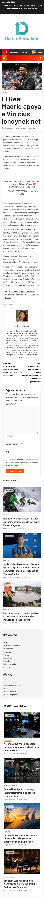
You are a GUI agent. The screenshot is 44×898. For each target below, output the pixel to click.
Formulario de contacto (26, 5)
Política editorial (13, 8)
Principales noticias (10, 785)
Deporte (6, 661)
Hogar (5, 643)
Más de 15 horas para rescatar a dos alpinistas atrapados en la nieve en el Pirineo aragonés (21, 522)
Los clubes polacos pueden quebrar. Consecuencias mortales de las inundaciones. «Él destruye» (21, 616)
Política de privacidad (29, 8)
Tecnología (7, 658)
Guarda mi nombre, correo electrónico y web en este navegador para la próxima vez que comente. (22, 463)
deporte (4, 92)
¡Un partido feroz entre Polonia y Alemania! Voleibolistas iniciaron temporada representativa (31, 372)
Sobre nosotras (10, 5)
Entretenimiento (9, 664)
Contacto (6, 667)
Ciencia (6, 655)
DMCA (39, 5)
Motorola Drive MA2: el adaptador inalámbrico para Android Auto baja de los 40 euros (21, 747)
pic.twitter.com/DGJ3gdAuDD (22, 187)
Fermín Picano (21, 528)
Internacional (8, 649)
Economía (7, 652)
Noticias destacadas (11, 646)
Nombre (9, 436)
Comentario (11, 404)
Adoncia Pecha (9, 128)
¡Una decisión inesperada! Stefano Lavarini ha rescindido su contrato (12, 369)
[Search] (40, 58)
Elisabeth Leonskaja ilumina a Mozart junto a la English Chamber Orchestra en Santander (20, 884)
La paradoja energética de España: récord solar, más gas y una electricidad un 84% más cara (21, 838)
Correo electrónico (14, 444)
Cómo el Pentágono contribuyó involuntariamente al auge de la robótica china (19, 792)
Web (7, 452)
